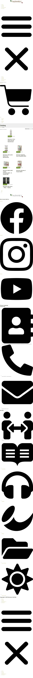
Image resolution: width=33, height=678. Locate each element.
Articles (3, 6)
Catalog (3, 5)
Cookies (3, 600)
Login (2, 119)
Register (3, 118)
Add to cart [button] (9, 136)
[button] (16, 43)
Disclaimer (3, 602)
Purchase (3, 8)
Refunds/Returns (4, 601)
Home (2, 4)
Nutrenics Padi (4, 7)
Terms (2, 598)
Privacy (3, 599)
